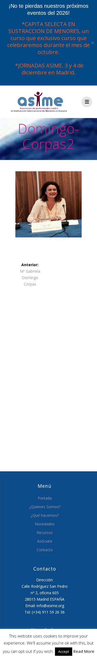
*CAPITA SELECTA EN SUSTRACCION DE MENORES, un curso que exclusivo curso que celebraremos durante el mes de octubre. (48, 38)
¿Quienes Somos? (44, 506)
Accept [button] (63, 651)
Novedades (45, 523)
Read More (83, 651)
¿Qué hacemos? (45, 515)
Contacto (45, 549)
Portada (45, 498)
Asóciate (44, 541)
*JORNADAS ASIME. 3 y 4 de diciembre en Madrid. (49, 69)
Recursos (45, 532)
